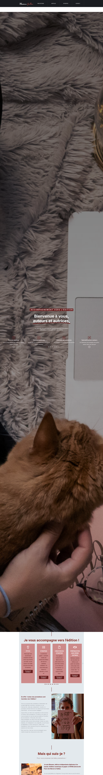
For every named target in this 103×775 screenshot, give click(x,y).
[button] (48, 684)
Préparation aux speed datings (75, 653)
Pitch (28, 651)
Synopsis (43, 651)
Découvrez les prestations (28, 671)
